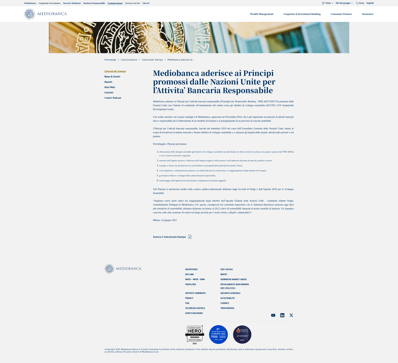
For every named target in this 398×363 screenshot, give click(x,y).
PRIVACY (189, 298)
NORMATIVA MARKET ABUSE (234, 279)
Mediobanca (30, 3)
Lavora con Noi (132, 3)
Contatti (108, 92)
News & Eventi (112, 76)
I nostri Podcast (112, 97)
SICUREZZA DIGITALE (195, 308)
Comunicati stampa (115, 71)
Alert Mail (109, 87)
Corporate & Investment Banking (302, 13)
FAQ (187, 303)
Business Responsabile (94, 3)
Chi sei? (146, 3)
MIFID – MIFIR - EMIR (195, 279)
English (370, 3)
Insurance (368, 13)
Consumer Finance (341, 13)
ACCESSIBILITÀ (228, 298)
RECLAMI (189, 274)
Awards (108, 81)
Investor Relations (72, 3)
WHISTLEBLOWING (194, 313)
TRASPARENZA (227, 308)
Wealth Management (262, 13)
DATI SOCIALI (227, 269)
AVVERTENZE (191, 269)
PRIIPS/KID (190, 284)
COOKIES (225, 303)
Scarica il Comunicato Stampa (169, 236)
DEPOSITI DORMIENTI (195, 293)
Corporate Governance (50, 3)
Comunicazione (115, 3)
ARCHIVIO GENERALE (231, 293)
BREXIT (224, 274)
